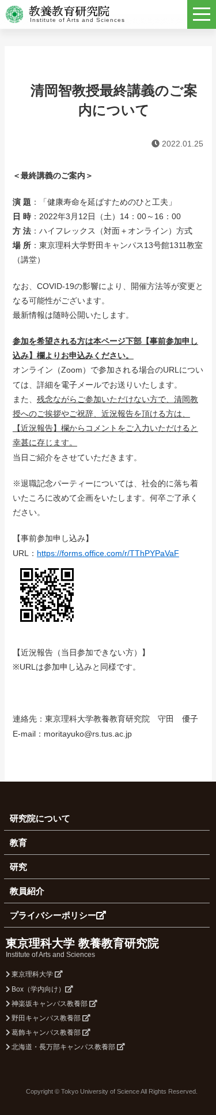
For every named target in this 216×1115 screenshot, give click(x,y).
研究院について (40, 818)
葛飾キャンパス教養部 (46, 1032)
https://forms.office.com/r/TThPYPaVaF (108, 553)
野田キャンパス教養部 (46, 1018)
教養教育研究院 (69, 11)
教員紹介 (27, 891)
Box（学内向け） (37, 989)
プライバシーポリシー (53, 915)
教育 (18, 842)
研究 (18, 867)
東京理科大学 (32, 974)
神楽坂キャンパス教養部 (49, 1004)
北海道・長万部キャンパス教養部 (63, 1047)
